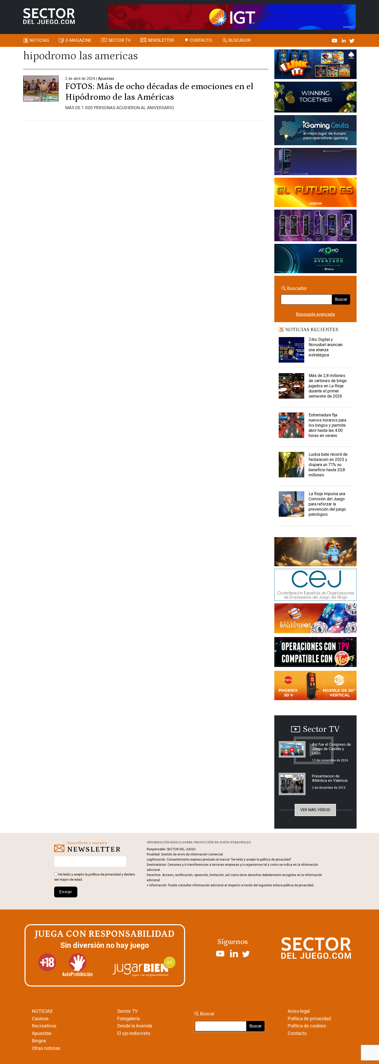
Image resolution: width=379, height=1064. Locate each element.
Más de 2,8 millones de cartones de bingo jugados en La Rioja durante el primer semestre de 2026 (328, 386)
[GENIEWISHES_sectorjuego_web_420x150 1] (315, 552)
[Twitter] (352, 40)
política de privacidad (104, 874)
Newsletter (161, 40)
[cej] (315, 585)
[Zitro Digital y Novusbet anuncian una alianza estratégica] (291, 350)
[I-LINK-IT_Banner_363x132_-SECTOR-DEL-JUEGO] (315, 65)
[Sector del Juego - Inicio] (49, 16)
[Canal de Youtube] (335, 40)
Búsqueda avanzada (315, 314)
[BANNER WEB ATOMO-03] (315, 259)
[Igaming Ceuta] (315, 131)
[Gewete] (315, 226)
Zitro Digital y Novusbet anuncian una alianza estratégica (326, 347)
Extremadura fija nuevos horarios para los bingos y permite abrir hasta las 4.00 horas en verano (327, 425)
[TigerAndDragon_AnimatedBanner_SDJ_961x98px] (232, 16)
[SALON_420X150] (315, 193)
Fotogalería (128, 1018)
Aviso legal (299, 1011)
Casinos (40, 1018)
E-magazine (78, 40)
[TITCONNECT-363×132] (315, 653)
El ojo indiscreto (133, 1033)
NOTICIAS (42, 1011)
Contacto (201, 40)
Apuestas (106, 78)
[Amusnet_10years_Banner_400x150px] (315, 98)
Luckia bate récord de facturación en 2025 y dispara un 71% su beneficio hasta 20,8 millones (328, 464)
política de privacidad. (298, 885)
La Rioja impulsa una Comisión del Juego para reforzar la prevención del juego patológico (327, 504)
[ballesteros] (315, 619)
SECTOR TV (119, 40)
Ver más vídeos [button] (315, 810)
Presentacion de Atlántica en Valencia (330, 778)
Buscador (239, 40)
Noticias (39, 40)
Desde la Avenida (134, 1025)
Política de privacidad (309, 1018)
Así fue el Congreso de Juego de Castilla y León (331, 749)
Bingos (39, 1040)
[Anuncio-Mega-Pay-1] (315, 162)
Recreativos (44, 1025)
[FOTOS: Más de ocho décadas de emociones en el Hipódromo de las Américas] (40, 93)
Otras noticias (46, 1048)
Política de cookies (307, 1025)
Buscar (341, 299)
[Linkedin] (344, 40)
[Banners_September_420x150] (315, 686)
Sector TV (127, 1011)
